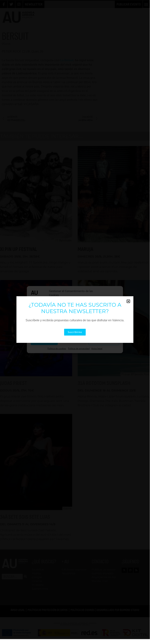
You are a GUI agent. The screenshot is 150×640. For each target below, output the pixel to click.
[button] (128, 301)
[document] (75, 319)
